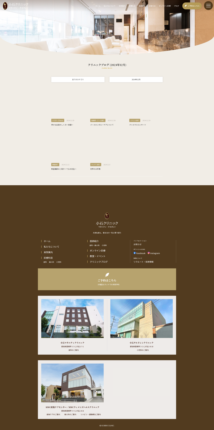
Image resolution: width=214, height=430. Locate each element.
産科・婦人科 (95, 245)
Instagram (155, 253)
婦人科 (51, 262)
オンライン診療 (165, 6)
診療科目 (132, 6)
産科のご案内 (74, 350)
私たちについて (109, 6)
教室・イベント (97, 256)
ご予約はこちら (194, 6)
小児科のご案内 (143, 350)
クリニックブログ (99, 262)
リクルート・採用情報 (143, 262)
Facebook (140, 253)
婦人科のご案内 (70, 414)
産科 (45, 262)
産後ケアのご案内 (53, 414)
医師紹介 (142, 6)
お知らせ (152, 6)
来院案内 (122, 6)
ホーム (97, 6)
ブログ (176, 6)
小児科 (58, 262)
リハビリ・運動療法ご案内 (91, 414)
